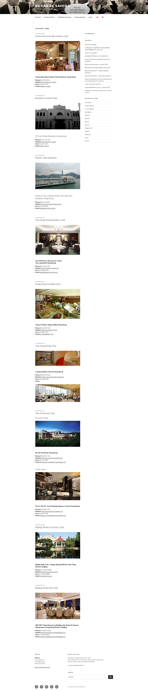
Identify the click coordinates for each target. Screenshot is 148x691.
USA (86, 141)
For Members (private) (64, 17)
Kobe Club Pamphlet (90, 44)
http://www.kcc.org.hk (48, 142)
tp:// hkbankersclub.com (51, 268)
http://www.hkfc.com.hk (49, 330)
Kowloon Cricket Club (46, 98)
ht (42, 268)
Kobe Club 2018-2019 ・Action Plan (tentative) (98, 76)
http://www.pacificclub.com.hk (51, 204)
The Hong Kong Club (45, 346)
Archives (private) (79, 17)
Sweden (87, 134)
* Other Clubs (88, 105)
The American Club (45, 413)
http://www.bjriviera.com (49, 572)
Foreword (38, 17)
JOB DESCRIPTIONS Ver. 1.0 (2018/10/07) (96, 56)
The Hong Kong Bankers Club (50, 220)
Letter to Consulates (91, 53)
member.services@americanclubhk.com (52, 462)
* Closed (87, 102)
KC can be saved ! (52, 6)
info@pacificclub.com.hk (47, 208)
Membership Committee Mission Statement (97, 67)
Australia (87, 112)
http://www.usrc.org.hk (48, 82)
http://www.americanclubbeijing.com (53, 632)
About (90, 17)
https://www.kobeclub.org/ (42, 667)
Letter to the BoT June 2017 (93, 84)
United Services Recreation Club (51, 36)
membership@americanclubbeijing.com (52, 637)
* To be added (89, 109)
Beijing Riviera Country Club (49, 527)
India (86, 121)
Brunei (87, 115)
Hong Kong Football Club (47, 284)
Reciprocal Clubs (49, 17)
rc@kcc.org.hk (44, 146)
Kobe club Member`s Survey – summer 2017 (97, 87)
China (86, 118)
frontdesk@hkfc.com (46, 334)
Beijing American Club (46, 588)
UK (86, 137)
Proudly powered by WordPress (77, 686)
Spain (86, 131)
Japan (86, 125)
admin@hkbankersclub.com (48, 272)
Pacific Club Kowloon (46, 157)
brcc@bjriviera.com (45, 576)
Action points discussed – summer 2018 (96, 64)
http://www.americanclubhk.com (52, 458)
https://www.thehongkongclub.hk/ (52, 377)
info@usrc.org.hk (45, 86)
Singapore (88, 128)
